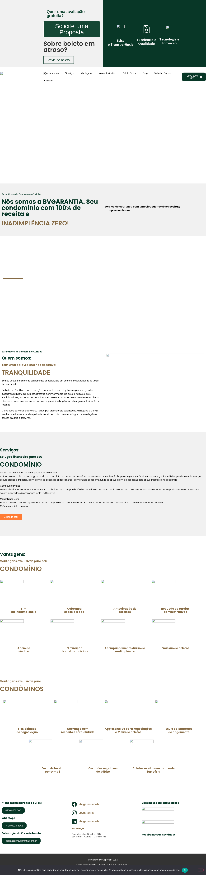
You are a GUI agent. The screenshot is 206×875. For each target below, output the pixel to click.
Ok (184, 870)
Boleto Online (129, 73)
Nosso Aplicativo (107, 73)
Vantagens (86, 73)
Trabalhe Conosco (163, 73)
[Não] (201, 870)
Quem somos (51, 73)
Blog (145, 73)
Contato (48, 80)
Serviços (70, 73)
